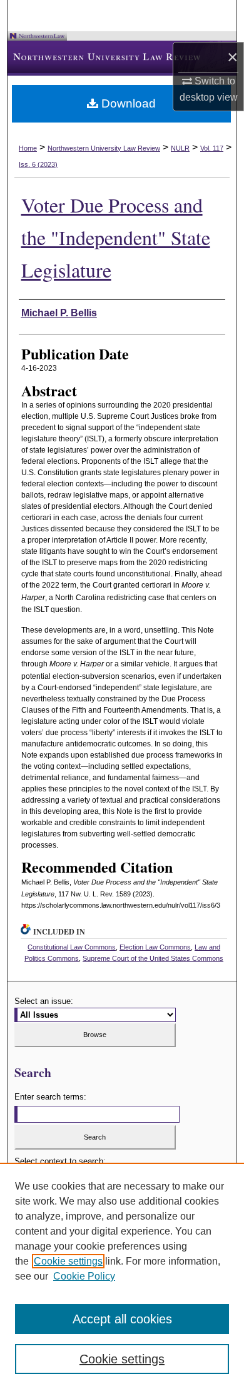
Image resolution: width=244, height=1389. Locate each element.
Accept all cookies (122, 1319)
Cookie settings (68, 1261)
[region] (122, 1276)
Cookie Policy (84, 1276)
